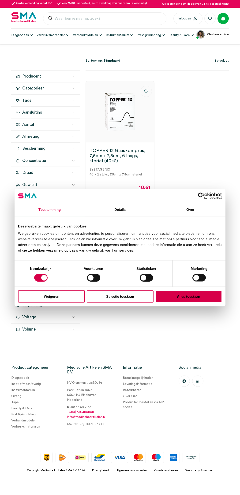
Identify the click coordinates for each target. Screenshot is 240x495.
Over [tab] (190, 209)
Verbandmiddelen (23, 420)
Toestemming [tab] (49, 209)
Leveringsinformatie (137, 384)
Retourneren (132, 390)
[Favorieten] (210, 18)
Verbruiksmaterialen (25, 426)
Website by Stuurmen (199, 470)
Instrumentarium (23, 390)
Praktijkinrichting (23, 414)
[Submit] (50, 19)
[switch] (93, 277)
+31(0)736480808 (80, 412)
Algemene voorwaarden (131, 470)
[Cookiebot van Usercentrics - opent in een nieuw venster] (201, 195)
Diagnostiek (20, 378)
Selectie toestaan (120, 296)
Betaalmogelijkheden (138, 378)
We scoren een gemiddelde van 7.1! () (195, 3)
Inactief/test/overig (26, 384)
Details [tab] (120, 209)
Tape (15, 402)
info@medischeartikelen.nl (86, 417)
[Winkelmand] (223, 18)
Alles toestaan (188, 296)
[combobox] (104, 18)
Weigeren (51, 296)
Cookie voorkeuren (166, 470)
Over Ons (130, 396)
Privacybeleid (100, 470)
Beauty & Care (22, 408)
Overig (16, 396)
